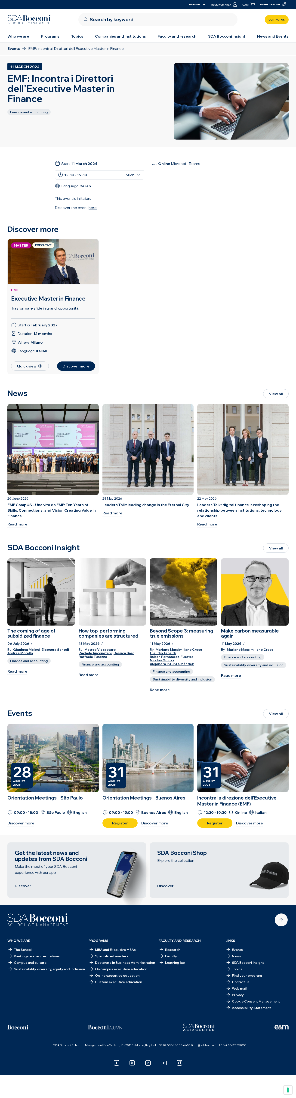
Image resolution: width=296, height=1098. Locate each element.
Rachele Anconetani (95, 653)
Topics (77, 36)
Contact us (276, 19)
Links (230, 941)
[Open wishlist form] (148, 1087)
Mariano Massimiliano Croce (179, 649)
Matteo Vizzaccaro (100, 649)
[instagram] (179, 1063)
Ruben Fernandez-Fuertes (171, 657)
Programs (50, 36)
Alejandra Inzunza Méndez (172, 664)
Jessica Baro (124, 653)
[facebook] (116, 1063)
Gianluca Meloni (26, 649)
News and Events (273, 36)
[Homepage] (37, 919)
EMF (15, 290)
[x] (132, 1063)
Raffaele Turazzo (93, 657)
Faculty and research (177, 36)
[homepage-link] (29, 19)
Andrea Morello (20, 653)
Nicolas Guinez (162, 660)
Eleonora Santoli (55, 649)
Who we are (18, 36)
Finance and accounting (29, 661)
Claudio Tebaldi (163, 653)
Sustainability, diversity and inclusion (182, 679)
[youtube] (163, 1063)
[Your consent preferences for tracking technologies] (288, 1090)
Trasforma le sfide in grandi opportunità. (45, 308)
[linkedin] (148, 1063)
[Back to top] (281, 920)
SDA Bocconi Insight (226, 36)
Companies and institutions (120, 36)
